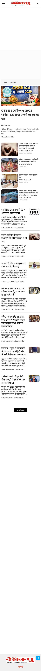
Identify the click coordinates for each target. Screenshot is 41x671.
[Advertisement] (20, 27)
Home (5, 82)
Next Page (20, 410)
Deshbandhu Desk (25, 153)
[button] (3, 5)
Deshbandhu (5, 125)
